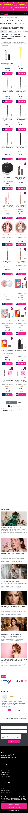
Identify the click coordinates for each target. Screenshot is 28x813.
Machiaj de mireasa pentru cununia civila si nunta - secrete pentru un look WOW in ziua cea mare (13, 633)
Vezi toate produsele (11, 402)
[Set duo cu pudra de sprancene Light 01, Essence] (21, 227)
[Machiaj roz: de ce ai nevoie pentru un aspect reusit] (14, 545)
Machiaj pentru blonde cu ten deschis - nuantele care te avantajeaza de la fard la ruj (13, 607)
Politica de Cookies (5, 776)
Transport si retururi (5, 792)
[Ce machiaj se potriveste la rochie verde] (14, 518)
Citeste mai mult (6, 706)
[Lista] (19, 31)
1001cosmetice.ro (7, 718)
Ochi (5, 17)
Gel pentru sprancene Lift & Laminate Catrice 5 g (7, 177)
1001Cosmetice (4, 778)
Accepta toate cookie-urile (14, 804)
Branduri (4, 676)
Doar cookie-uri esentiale (14, 807)
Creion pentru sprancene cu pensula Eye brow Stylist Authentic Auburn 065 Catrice (20, 262)
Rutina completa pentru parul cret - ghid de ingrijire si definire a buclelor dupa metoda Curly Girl (14, 660)
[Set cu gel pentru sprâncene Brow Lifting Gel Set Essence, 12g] (7, 283)
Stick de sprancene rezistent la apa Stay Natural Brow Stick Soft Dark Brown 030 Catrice (7, 381)
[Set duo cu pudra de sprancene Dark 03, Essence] (7, 227)
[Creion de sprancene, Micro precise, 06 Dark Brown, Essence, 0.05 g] (7, 111)
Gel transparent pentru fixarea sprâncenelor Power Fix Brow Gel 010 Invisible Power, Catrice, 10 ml (7, 63)
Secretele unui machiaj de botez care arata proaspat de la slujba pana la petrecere (11, 581)
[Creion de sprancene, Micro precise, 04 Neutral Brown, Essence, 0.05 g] (21, 111)
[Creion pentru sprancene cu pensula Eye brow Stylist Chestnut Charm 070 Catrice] (7, 254)
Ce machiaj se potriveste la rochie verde (11, 527)
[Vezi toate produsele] (23, 31)
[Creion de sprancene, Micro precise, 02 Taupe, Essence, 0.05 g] (7, 139)
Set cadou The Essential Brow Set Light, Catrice (7, 351)
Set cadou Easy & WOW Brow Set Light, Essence (7, 321)
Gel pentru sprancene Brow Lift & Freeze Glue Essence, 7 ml (7, 206)
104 (11, 5)
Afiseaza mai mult (4, 45)
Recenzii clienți (4, 774)
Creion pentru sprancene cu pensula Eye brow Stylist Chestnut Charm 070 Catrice (7, 262)
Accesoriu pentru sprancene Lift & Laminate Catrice (21, 147)
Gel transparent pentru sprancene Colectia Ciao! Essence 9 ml (21, 62)
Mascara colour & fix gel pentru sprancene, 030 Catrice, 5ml (20, 351)
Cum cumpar (4, 785)
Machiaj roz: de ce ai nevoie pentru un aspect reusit (12, 554)
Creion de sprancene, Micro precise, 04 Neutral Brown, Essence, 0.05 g (21, 119)
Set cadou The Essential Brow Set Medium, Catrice (21, 321)
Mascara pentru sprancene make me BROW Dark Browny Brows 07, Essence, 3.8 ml (21, 177)
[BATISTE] (6, 683)
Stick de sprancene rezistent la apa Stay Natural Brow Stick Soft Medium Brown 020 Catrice (21, 381)
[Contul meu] (24, 13)
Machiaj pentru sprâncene (7, 66)
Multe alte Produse (22, 7)
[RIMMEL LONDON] (21, 683)
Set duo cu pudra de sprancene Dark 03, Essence (7, 235)
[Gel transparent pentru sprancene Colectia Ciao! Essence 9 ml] (21, 53)
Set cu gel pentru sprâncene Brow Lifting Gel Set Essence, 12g (7, 292)
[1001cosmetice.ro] (6, 13)
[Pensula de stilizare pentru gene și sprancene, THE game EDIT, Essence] (7, 83)
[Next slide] (27, 681)
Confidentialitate (5, 772)
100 (19, 710)
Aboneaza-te (14, 741)
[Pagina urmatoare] (26, 406)
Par (6, 667)
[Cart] (26, 13)
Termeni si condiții (5, 770)
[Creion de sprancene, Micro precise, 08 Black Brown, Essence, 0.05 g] (21, 83)
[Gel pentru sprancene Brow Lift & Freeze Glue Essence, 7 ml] (7, 198)
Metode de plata (5, 790)
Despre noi (3, 767)
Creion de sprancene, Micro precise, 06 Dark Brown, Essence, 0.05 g (7, 119)
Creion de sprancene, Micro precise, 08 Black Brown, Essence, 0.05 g (21, 91)
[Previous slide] (1, 681)
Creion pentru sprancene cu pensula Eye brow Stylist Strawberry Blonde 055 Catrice (20, 206)
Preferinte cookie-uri (14, 810)
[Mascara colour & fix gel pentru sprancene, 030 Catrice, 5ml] (21, 343)
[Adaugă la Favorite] (11, 58)
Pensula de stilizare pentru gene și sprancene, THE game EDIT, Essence (7, 91)
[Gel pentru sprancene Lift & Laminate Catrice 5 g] (7, 168)
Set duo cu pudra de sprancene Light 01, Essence (20, 235)
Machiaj (1, 17)
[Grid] (20, 31)
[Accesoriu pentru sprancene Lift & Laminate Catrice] (21, 139)
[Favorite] (22, 13)
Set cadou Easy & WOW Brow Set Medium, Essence (20, 292)
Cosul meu (3, 788)
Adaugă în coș (8, 73)
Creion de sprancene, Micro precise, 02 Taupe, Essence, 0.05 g (7, 147)
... (15, 710)
